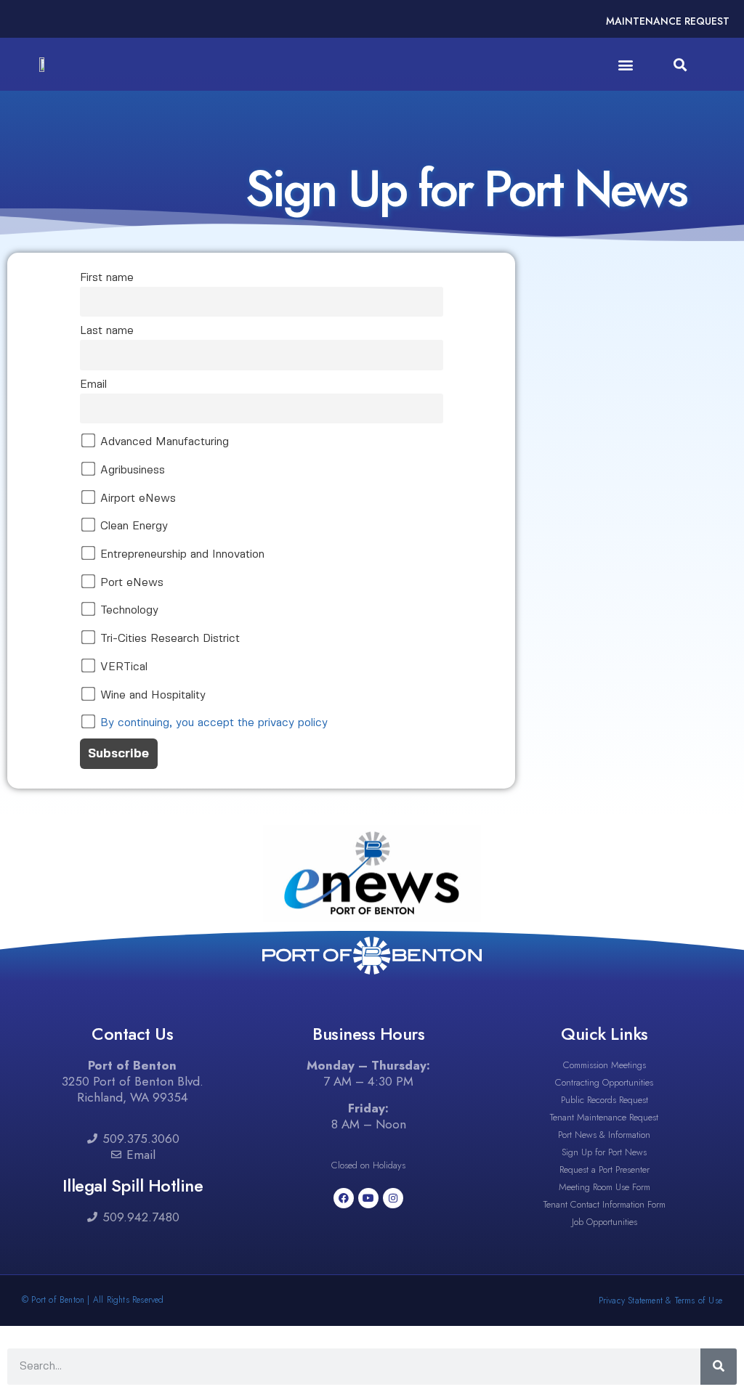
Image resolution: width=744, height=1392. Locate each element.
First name (107, 278)
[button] (626, 64)
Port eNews (130, 583)
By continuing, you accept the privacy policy (214, 723)
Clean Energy (132, 526)
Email (93, 385)
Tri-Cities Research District (168, 639)
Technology (127, 611)
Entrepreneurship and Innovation (180, 555)
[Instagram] (393, 1198)
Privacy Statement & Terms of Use (660, 1300)
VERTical (122, 667)
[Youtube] (368, 1198)
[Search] (718, 1366)
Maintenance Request (667, 21)
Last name (107, 331)
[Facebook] (343, 1198)
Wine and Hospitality (151, 696)
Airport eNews (136, 499)
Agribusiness (131, 470)
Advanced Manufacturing (163, 442)
